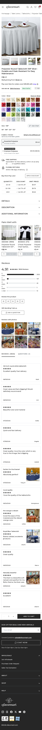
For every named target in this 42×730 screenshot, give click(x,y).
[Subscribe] (38, 630)
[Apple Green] (13, 114)
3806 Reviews (15, 88)
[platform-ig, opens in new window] (3, 712)
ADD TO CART (12, 254)
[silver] (33, 114)
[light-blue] (18, 110)
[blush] (18, 105)
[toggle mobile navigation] (3, 7)
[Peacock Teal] (33, 110)
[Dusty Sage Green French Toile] (18, 119)
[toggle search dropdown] (27, 7)
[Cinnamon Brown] (13, 105)
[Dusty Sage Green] (13, 110)
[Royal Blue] (38, 110)
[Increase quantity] (13, 616)
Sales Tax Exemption (9, 668)
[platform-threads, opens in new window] (7, 712)
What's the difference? (32, 135)
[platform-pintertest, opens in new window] (24, 712)
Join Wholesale (7, 659)
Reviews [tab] (8, 354)
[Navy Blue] (4, 114)
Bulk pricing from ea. (12, 80)
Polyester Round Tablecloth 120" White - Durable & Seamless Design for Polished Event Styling (9, 246)
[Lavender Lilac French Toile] (8, 119)
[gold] (28, 100)
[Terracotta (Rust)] (38, 100)
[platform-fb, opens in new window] (11, 712)
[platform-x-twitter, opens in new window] (15, 712)
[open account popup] (31, 7)
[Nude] (33, 100)
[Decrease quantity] (4, 616)
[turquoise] (28, 110)
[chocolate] (8, 105)
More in (35, 96)
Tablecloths (26, 13)
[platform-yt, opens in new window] (20, 712)
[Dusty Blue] (23, 110)
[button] (6, 61)
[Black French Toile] (23, 119)
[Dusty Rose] (23, 105)
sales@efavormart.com (23, 638)
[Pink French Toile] (4, 119)
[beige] (8, 100)
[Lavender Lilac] (4, 110)
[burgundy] (38, 105)
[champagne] (18, 100)
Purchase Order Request (10, 664)
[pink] (28, 105)
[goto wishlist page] (35, 7)
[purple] (8, 110)
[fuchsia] (33, 105)
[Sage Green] (18, 114)
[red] (4, 105)
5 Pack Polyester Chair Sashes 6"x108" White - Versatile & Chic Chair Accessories (25, 246)
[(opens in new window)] (5, 718)
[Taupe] (23, 100)
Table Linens (16, 13)
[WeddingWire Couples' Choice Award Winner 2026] (11, 718)
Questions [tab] (24, 354)
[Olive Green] (23, 114)
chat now (22, 643)
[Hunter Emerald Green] (28, 114)
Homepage (5, 13)
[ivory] (13, 100)
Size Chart (35, 126)
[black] (38, 114)
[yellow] (8, 114)
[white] (4, 100)
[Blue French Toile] (13, 119)
